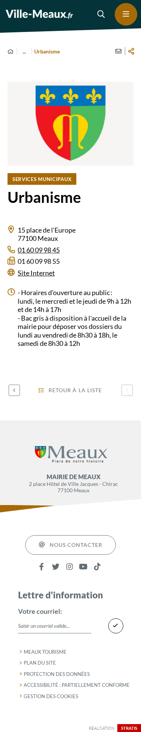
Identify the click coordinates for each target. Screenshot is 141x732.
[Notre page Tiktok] (97, 567)
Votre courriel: (40, 611)
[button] (101, 14)
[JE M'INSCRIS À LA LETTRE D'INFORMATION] (115, 625)
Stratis (129, 728)
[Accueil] (11, 51)
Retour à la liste (75, 390)
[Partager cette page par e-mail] (118, 51)
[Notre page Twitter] (55, 567)
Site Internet (36, 273)
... (24, 51)
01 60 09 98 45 (39, 250)
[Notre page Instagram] (69, 567)
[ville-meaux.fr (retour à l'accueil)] (39, 14)
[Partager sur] (131, 51)
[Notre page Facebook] (41, 567)
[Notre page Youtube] (83, 567)
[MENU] (126, 14)
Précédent (14, 390)
